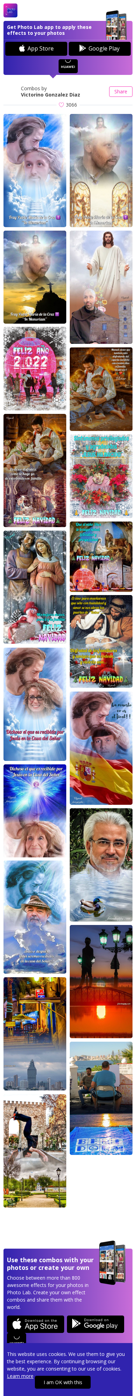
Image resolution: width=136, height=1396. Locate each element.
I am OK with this (63, 1382)
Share (120, 91)
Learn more (20, 1376)
